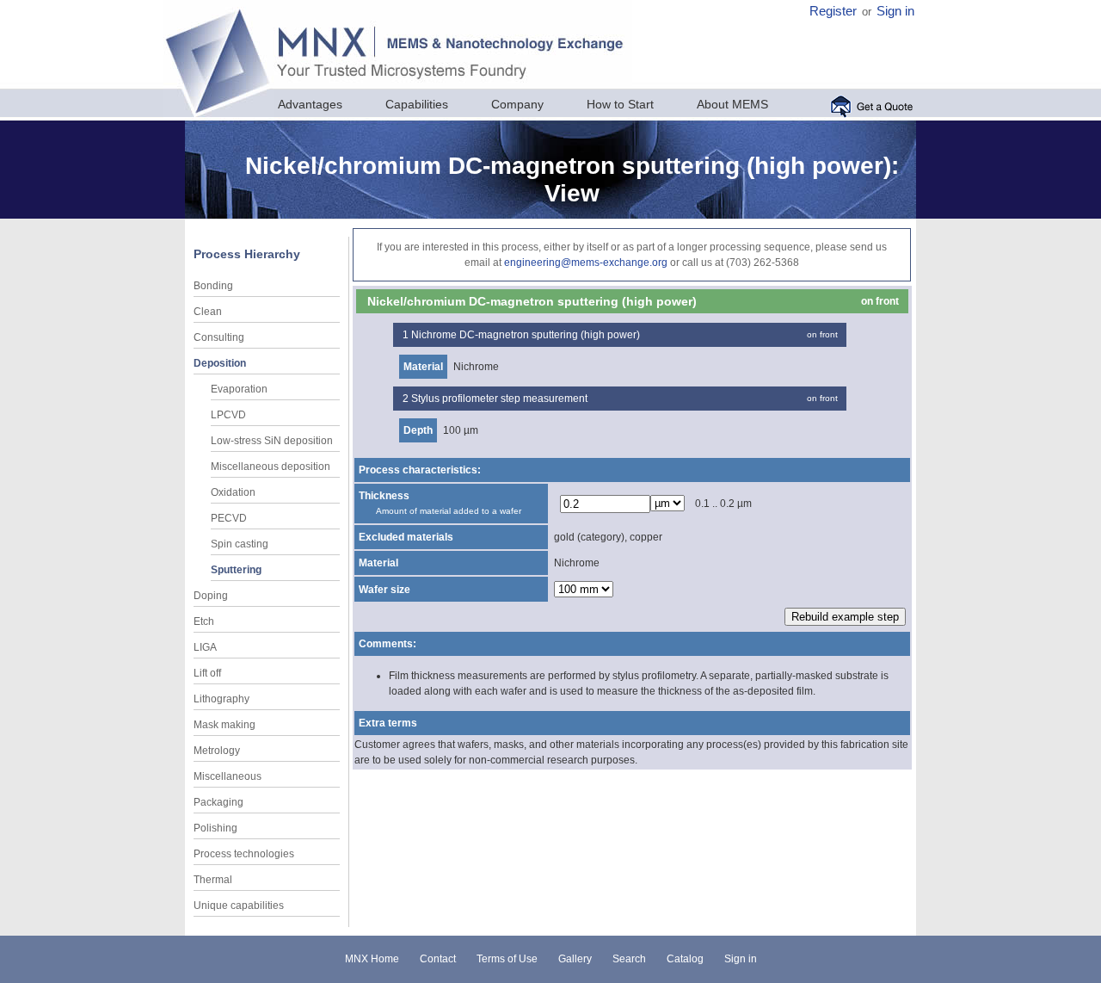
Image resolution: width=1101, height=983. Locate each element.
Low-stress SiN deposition (272, 441)
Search (629, 959)
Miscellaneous (227, 776)
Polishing (215, 828)
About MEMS (732, 104)
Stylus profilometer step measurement (499, 399)
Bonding (213, 286)
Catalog (685, 959)
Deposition (220, 363)
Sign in (895, 11)
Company (517, 104)
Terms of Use (507, 959)
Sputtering (236, 570)
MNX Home (372, 959)
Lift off (207, 673)
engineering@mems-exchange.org (585, 263)
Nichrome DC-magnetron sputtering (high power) (525, 335)
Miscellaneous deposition (270, 467)
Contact (438, 959)
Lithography (221, 699)
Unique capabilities (239, 906)
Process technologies (244, 854)
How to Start (620, 104)
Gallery (575, 959)
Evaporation (239, 389)
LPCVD (228, 415)
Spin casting (239, 544)
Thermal (213, 880)
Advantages (310, 104)
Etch (204, 621)
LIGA (205, 647)
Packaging (218, 802)
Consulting (219, 337)
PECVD (229, 518)
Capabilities (416, 104)
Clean (208, 312)
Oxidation (233, 492)
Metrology (217, 751)
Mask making (224, 725)
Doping (211, 596)
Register (833, 11)
